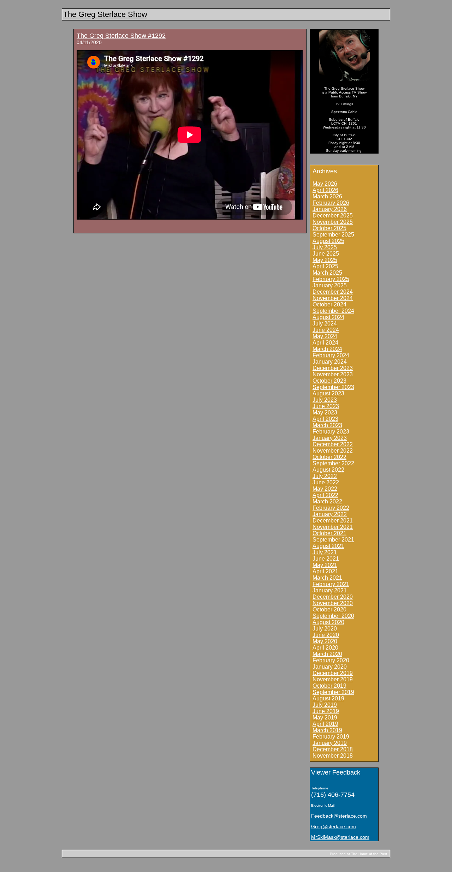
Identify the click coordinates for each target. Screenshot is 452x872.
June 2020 (326, 635)
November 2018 (333, 756)
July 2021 (325, 552)
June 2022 (326, 482)
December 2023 (333, 368)
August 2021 (328, 546)
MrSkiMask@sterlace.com (340, 837)
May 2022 (325, 489)
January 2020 (330, 667)
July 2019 (325, 705)
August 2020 (328, 622)
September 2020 (333, 616)
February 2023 (331, 432)
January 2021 (330, 590)
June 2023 (326, 406)
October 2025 (329, 228)
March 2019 (327, 730)
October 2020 (329, 610)
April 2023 (325, 419)
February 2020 (331, 660)
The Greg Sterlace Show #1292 (121, 35)
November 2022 (333, 451)
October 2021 (329, 533)
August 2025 (328, 241)
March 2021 (327, 578)
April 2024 (325, 343)
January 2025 (330, 285)
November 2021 (333, 527)
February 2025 (331, 279)
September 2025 (333, 235)
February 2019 (331, 737)
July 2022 (325, 476)
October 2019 (329, 686)
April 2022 (325, 495)
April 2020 (325, 648)
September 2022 (333, 463)
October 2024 (329, 304)
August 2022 (328, 470)
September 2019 (333, 692)
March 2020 (327, 654)
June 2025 (326, 254)
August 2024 (328, 317)
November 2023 (333, 374)
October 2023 (329, 381)
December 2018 (333, 749)
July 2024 (325, 324)
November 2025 (333, 222)
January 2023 (330, 438)
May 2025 (325, 260)
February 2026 (331, 203)
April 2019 (325, 724)
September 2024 (333, 311)
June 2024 (326, 330)
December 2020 (333, 597)
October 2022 (329, 457)
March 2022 (327, 501)
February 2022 (331, 508)
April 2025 (325, 266)
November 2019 (333, 679)
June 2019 (326, 711)
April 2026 (325, 190)
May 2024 (325, 336)
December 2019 (333, 673)
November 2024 (333, 298)
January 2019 (330, 743)
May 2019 (325, 718)
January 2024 (330, 362)
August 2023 (328, 393)
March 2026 (327, 196)
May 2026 (325, 184)
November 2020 (333, 603)
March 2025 (327, 273)
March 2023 (327, 425)
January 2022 (330, 514)
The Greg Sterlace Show (105, 14)
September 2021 (333, 540)
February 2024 (331, 355)
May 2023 (325, 413)
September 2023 (333, 387)
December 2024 (333, 292)
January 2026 (330, 209)
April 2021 (325, 571)
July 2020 (325, 629)
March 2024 (327, 349)
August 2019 (328, 698)
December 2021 (333, 521)
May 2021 (325, 565)
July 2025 (325, 247)
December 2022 (333, 444)
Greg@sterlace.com (333, 826)
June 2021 (326, 559)
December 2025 (333, 216)
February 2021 (331, 584)
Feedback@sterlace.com (339, 816)
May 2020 (325, 641)
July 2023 (325, 400)
